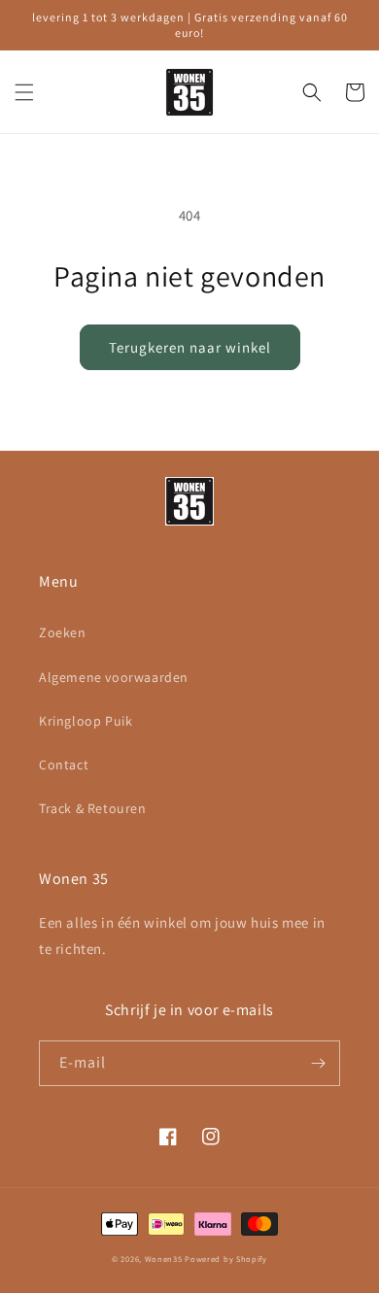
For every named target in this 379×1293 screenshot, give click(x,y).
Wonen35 (164, 1258)
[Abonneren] (317, 1063)
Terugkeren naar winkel (190, 347)
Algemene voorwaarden (114, 677)
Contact (63, 764)
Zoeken (62, 632)
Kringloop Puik (85, 721)
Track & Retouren (93, 808)
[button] (24, 92)
